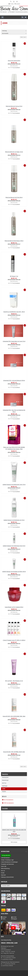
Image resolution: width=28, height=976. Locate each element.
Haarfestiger (4, 786)
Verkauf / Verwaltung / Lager (7, 860)
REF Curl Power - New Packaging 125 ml (14, 681)
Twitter (4, 919)
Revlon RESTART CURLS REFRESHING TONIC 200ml (14, 716)
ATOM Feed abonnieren (8, 803)
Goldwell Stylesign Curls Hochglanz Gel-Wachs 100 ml (14, 571)
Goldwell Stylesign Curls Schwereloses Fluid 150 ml (14, 546)
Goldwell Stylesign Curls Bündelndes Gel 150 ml (14, 520)
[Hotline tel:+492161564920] (10, 1)
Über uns (3, 870)
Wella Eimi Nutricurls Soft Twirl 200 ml (14, 197)
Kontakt (2, 873)
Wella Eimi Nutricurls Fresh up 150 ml (14, 106)
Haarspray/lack (5, 777)
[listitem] (3, 895)
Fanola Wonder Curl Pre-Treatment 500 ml (14, 607)
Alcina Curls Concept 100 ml (14, 60)
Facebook (4, 917)
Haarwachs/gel (5, 780)
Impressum (3, 875)
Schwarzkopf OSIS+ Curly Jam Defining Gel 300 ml (14, 380)
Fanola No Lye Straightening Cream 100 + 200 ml (14, 312)
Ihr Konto (12, 4)
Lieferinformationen (5, 857)
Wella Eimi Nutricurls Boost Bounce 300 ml (14, 241)
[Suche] (22, 17)
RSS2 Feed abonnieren (8, 800)
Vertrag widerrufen (6, 855)
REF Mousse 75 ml (14, 276)
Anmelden (18, 4)
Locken (3, 788)
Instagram (14, 919)
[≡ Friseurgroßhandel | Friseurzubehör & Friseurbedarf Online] (14, 9)
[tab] (14, 852)
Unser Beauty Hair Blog (6, 940)
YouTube (14, 917)
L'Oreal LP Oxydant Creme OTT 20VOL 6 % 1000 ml (14, 640)
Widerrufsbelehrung (5, 868)
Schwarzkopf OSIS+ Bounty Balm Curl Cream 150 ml (14, 341)
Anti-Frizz (4, 783)
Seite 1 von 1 (23, 37)
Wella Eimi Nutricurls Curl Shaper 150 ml (14, 152)
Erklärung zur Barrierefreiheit (7, 877)
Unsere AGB (3, 866)
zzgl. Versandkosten (16, 67)
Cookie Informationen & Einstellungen (9, 862)
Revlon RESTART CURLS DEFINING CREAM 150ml (14, 752)
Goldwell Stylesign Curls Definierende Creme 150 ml (14, 484)
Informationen (5, 851)
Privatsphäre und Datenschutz (7, 864)
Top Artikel (5, 808)
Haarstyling (5, 774)
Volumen (4, 791)
